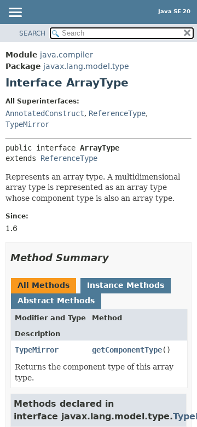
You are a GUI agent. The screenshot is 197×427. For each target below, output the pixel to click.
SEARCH (32, 33)
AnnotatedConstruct (44, 113)
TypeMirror (27, 124)
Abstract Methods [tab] (56, 300)
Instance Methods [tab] (125, 285)
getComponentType (127, 349)
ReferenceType (117, 113)
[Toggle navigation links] (14, 13)
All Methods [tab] (43, 285)
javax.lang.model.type (86, 66)
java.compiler (66, 54)
